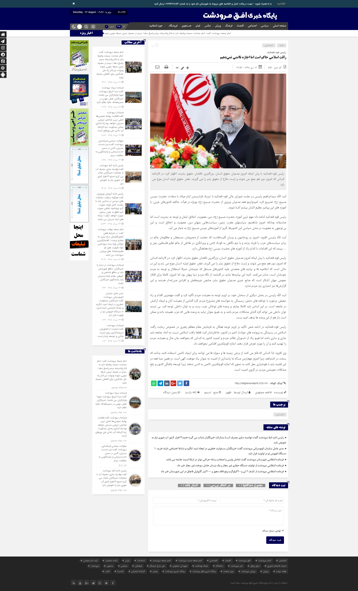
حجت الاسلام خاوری (276, 566)
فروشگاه (173, 26)
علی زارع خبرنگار (157, 566)
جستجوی (186, 26)
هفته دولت (281, 571)
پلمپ (155, 571)
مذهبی (110, 566)
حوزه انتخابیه (156, 26)
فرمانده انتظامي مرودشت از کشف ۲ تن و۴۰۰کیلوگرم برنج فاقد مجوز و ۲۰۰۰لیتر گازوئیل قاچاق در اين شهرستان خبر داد (222, 472)
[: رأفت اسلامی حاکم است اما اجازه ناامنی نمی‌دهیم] (157, 67)
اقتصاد (240, 26)
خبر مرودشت (237, 566)
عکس (207, 26)
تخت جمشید (111, 560)
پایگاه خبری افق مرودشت (204, 571)
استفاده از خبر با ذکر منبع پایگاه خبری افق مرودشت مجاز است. (258, 583)
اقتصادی (213, 560)
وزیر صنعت (228, 571)
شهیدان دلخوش (180, 566)
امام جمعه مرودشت (162, 560)
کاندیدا (120, 571)
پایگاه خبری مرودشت (175, 571)
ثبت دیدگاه (275, 540)
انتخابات (141, 560)
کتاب (107, 571)
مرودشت (95, 566)
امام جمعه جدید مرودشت (190, 560)
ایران (127, 560)
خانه (282, 45)
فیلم (198, 26)
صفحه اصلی (279, 26)
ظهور (228, 392)
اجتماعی (252, 26)
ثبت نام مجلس (90, 560)
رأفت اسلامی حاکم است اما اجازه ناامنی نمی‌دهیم (253, 57)
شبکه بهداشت (201, 566)
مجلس (124, 566)
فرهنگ (229, 26)
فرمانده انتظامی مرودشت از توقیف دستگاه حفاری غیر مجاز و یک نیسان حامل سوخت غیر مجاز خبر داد (230, 466)
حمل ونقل (255, 566)
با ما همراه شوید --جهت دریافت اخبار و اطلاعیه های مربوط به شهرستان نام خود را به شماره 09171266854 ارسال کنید (213, 4)
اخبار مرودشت (264, 560)
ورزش (218, 26)
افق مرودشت (244, 560)
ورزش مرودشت (248, 571)
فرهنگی (138, 566)
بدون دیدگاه (170, 392)
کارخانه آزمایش (138, 571)
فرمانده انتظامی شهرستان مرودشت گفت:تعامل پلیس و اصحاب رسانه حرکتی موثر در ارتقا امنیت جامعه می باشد (225, 460)
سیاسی (265, 26)
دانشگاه (219, 566)
